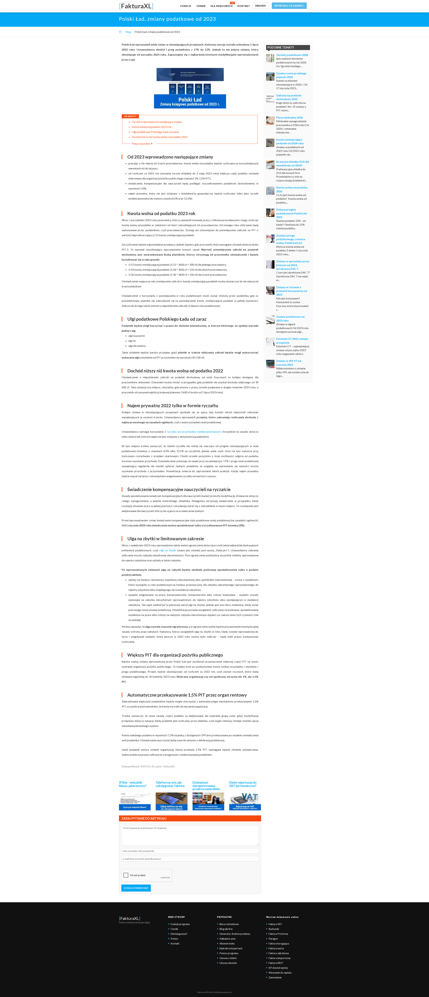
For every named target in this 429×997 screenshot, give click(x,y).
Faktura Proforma (278, 933)
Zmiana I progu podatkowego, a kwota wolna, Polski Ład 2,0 (290, 239)
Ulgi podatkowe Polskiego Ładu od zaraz (155, 131)
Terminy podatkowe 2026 (292, 54)
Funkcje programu (180, 924)
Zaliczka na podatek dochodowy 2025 (288, 97)
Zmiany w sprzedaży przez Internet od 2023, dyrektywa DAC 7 (292, 265)
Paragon (273, 938)
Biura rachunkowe (229, 924)
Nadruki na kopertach (231, 948)
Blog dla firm (226, 929)
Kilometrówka (227, 943)
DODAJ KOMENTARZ (136, 888)
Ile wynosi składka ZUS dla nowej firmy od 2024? (292, 163)
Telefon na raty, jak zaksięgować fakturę (170, 784)
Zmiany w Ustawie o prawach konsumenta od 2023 (291, 291)
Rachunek (274, 929)
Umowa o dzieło (228, 958)
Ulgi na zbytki (167, 550)
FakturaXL (129, 918)
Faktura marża (276, 948)
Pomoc (174, 938)
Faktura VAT (275, 924)
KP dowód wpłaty (278, 967)
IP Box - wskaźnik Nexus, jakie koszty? (132, 784)
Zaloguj (260, 5)
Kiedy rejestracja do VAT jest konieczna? (243, 784)
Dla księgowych (222, 6)
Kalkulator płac (228, 938)
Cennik (201, 6)
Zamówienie (275, 977)
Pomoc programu (229, 953)
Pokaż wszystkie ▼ (142, 143)
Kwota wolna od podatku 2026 (292, 189)
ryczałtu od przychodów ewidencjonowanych (194, 431)
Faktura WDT (276, 963)
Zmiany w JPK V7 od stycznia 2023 (288, 362)
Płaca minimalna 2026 (289, 117)
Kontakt (243, 6)
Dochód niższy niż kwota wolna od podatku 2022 (160, 136)
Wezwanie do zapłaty (280, 972)
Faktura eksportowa (279, 958)
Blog (128, 31)
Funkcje (185, 6)
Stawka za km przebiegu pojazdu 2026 (291, 75)
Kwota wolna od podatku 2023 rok (152, 126)
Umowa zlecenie (228, 963)
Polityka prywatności (223, 992)
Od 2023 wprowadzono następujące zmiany (157, 121)
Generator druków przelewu (235, 933)
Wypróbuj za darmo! (289, 5)
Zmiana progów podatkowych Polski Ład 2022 (291, 213)
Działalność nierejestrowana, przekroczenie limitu (206, 786)
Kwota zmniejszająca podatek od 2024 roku (290, 141)
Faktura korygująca (279, 943)
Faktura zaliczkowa (279, 953)
